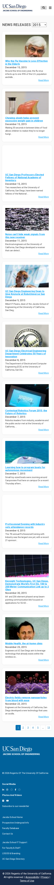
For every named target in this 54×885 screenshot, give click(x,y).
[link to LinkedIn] (3, 789)
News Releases (16, 25)
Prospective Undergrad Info (15, 823)
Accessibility (32, 877)
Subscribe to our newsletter (15, 806)
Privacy (45, 877)
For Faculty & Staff (11, 848)
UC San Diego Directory (13, 859)
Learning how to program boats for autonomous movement (25, 469)
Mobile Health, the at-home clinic (23, 643)
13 (48, 727)
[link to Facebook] (15, 789)
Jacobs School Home (12, 817)
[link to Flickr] (3, 800)
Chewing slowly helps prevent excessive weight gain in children (24, 119)
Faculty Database (10, 828)
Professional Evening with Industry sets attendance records (25, 525)
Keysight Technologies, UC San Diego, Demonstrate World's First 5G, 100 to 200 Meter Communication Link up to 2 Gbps (27, 585)
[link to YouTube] (7, 800)
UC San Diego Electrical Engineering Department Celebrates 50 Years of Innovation (25, 353)
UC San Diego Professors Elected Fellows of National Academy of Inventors (24, 177)
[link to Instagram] (7, 789)
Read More (43, 80)
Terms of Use (27, 880)
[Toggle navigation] (50, 8)
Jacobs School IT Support (14, 842)
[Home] (17, 8)
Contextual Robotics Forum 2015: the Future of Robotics (26, 412)
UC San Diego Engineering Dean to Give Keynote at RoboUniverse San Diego (25, 294)
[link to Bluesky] (11, 789)
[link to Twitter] (19, 789)
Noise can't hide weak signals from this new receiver (25, 236)
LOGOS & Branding (11, 853)
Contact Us (7, 834)
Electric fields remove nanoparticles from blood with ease (26, 699)
